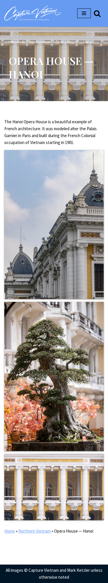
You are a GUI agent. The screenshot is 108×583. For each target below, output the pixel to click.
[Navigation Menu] (84, 13)
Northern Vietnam (37, 41)
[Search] (97, 13)
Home (14, 41)
